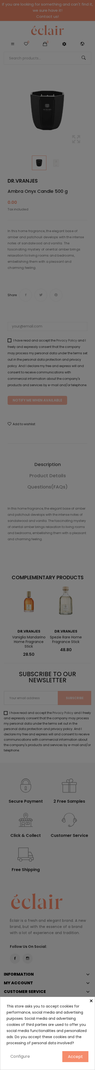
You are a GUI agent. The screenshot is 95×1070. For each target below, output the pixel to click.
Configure (20, 1056)
